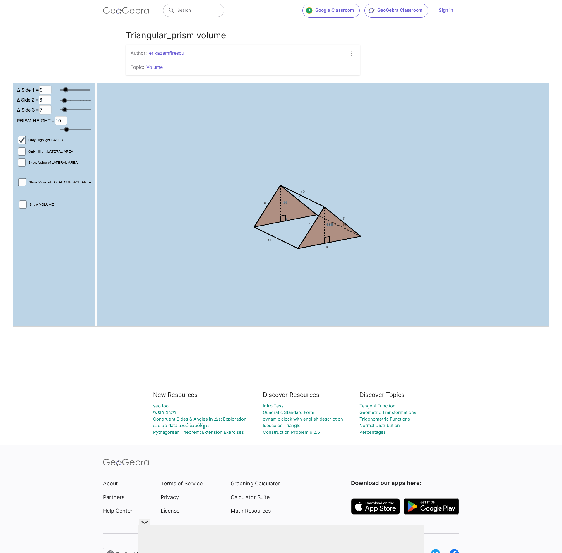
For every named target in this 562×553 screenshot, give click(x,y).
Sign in (446, 10)
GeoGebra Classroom (399, 10)
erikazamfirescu (166, 53)
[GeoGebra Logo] (126, 10)
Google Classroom (334, 10)
